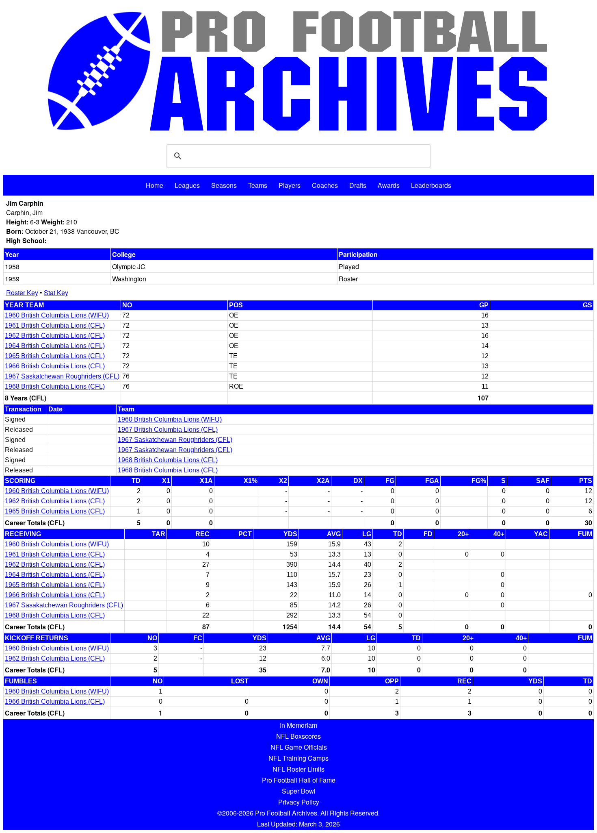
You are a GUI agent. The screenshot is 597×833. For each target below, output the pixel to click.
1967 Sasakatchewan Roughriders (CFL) (64, 605)
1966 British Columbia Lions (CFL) (55, 366)
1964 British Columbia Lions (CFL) (55, 345)
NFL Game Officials (298, 747)
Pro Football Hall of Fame (298, 780)
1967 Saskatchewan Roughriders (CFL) (62, 376)
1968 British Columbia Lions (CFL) (55, 386)
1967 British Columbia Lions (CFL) (168, 429)
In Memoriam (298, 725)
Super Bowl (299, 791)
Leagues (187, 185)
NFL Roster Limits (298, 769)
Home (154, 185)
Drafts (357, 185)
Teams (257, 185)
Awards (389, 185)
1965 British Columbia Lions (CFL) (55, 355)
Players (290, 185)
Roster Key (22, 292)
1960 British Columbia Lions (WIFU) (57, 315)
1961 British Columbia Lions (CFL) (55, 325)
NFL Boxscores (298, 736)
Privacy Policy (298, 802)
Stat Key (56, 292)
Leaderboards (431, 185)
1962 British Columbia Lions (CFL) (55, 335)
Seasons (224, 185)
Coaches (325, 185)
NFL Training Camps (298, 758)
